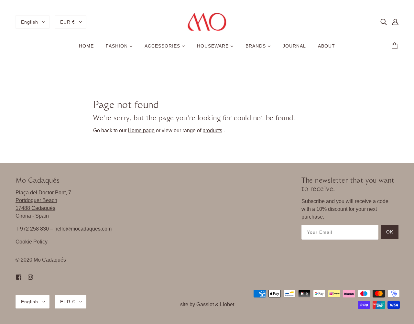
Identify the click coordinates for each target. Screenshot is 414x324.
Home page (141, 130)
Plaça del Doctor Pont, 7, (44, 192)
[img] (383, 22)
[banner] (207, 21)
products (212, 130)
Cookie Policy (32, 241)
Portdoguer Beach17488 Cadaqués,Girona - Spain (36, 208)
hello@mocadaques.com (83, 229)
